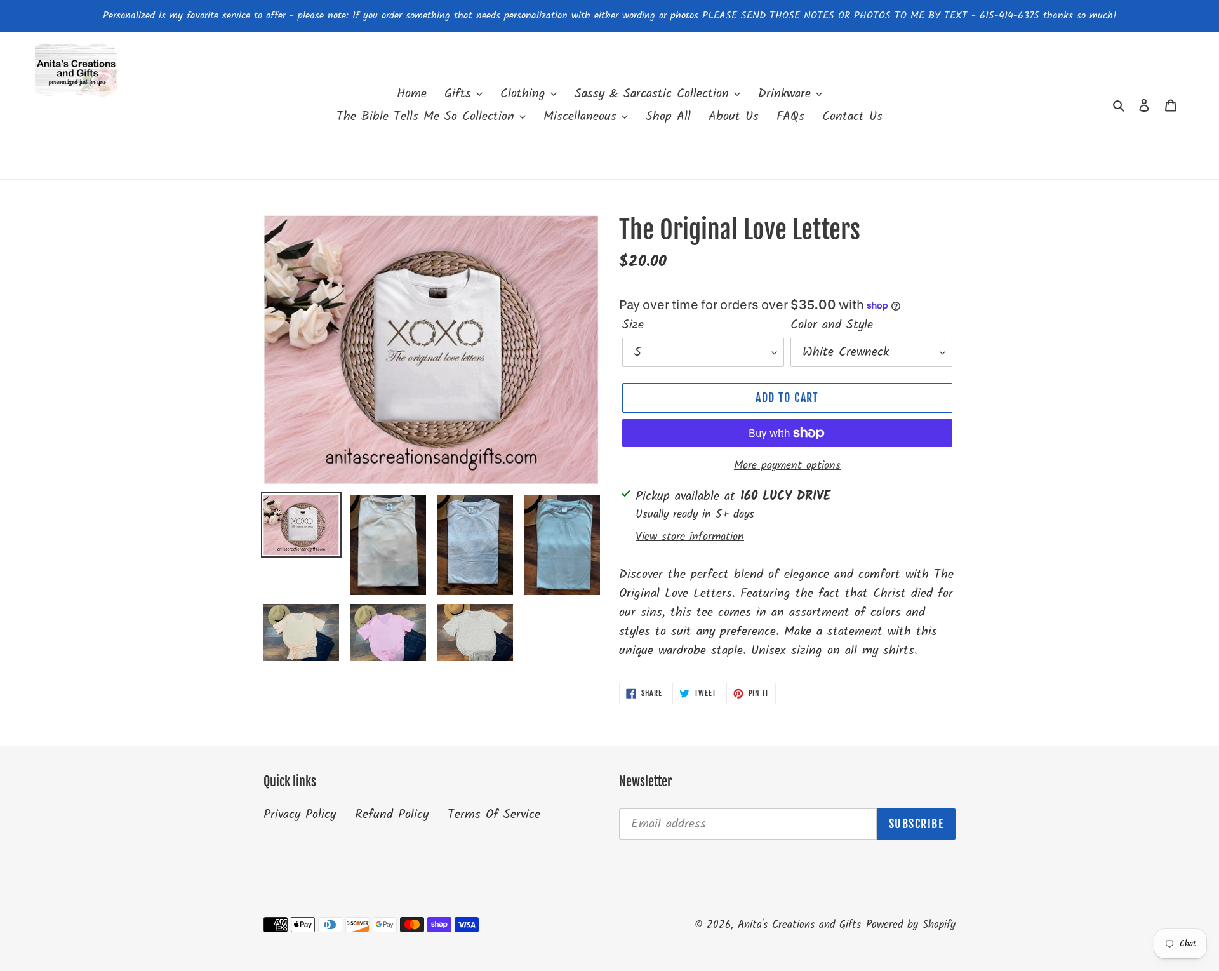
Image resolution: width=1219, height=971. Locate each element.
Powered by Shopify (911, 925)
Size (633, 325)
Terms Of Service (494, 815)
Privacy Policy (299, 815)
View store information (690, 537)
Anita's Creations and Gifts (799, 925)
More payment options (787, 465)
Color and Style (831, 325)
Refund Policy (392, 815)
